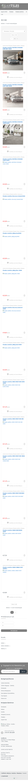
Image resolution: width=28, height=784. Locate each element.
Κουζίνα (3, 712)
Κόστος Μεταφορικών (6, 690)
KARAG (2, 643)
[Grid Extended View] (12, 28)
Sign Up (23, 671)
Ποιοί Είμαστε (4, 695)
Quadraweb (5, 776)
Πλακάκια (11, 11)
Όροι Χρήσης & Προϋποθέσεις (7, 693)
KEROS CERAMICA (5, 645)
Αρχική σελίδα (4, 11)
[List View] (15, 28)
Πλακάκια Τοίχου (16, 231)
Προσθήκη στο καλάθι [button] (24, 73)
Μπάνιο (2, 709)
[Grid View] (9, 28)
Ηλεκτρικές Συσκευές (5, 714)
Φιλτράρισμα (14, 630)
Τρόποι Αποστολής (5, 683)
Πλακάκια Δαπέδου (19, 11)
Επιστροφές (3, 688)
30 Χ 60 (7, 45)
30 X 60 (4, 45)
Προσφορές (20, 194)
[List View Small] (18, 28)
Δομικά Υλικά (4, 719)
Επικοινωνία (3, 698)
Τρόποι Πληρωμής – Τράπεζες (7, 685)
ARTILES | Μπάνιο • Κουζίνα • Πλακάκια (12, 773)
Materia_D (3, 648)
